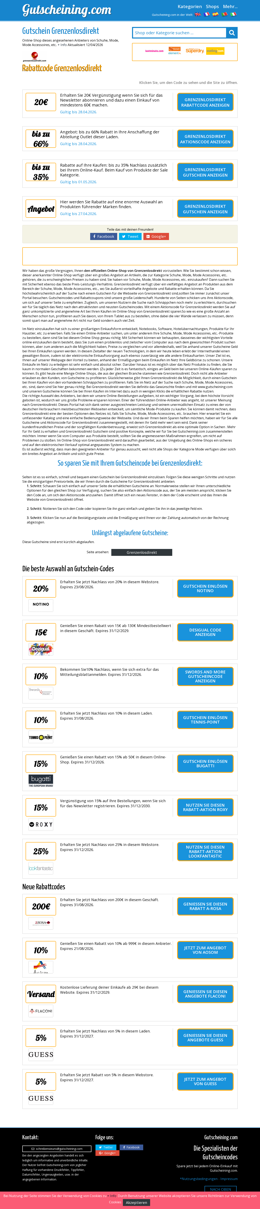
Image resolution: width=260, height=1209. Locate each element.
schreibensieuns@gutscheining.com (58, 1149)
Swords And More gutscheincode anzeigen (205, 676)
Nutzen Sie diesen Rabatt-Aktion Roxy (205, 807)
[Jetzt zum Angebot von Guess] (40, 1098)
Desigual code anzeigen (205, 632)
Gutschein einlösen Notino (205, 588)
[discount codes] (198, 14)
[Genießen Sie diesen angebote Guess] (40, 1054)
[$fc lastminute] (154, 51)
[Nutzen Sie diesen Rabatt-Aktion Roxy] (40, 824)
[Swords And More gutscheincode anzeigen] (40, 693)
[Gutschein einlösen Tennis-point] (40, 737)
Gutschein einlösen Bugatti (205, 763)
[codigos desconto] (225, 14)
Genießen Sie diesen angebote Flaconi (205, 994)
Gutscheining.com (66, 9)
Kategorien (190, 6)
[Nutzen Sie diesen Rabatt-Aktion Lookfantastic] (40, 868)
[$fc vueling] (215, 51)
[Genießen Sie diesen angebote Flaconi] (40, 1011)
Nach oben (220, 1189)
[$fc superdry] (195, 51)
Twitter (107, 1147)
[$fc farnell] (175, 51)
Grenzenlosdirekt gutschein (204, 172)
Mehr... (230, 6)
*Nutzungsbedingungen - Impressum (209, 1179)
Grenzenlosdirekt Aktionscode (203, 139)
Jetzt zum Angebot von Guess (205, 1081)
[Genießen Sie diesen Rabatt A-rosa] (40, 923)
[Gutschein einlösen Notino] (40, 605)
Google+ (158, 236)
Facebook (104, 236)
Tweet (132, 236)
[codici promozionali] (234, 14)
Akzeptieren (136, 1202)
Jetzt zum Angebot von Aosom (205, 950)
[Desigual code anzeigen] (40, 649)
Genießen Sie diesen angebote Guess (205, 1038)
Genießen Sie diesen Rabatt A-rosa (205, 906)
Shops (212, 6)
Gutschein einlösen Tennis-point (205, 720)
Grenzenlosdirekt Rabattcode (203, 102)
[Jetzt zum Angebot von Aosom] (40, 967)
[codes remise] (207, 14)
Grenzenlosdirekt (142, 552)
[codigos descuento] (216, 14)
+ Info (62, 45)
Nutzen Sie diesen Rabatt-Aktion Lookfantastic (205, 851)
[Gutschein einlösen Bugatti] (40, 780)
